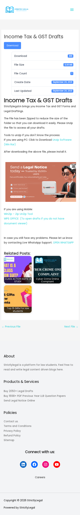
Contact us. (11, 421)
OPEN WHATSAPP (63, 242)
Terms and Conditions (17, 426)
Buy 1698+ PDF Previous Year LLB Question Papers (35, 396)
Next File (71, 326)
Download (12, 45)
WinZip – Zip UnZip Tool (18, 214)
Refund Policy (12, 435)
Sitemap (9, 440)
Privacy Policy (12, 431)
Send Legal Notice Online (19, 400)
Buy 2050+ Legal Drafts (18, 391)
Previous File (11, 326)
